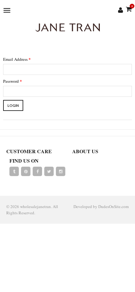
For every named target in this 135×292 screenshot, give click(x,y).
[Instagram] (60, 171)
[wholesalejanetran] (67, 27)
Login (13, 105)
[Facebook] (37, 171)
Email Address (17, 59)
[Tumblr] (14, 171)
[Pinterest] (25, 171)
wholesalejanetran (35, 206)
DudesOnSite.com (113, 206)
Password (12, 81)
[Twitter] (49, 171)
